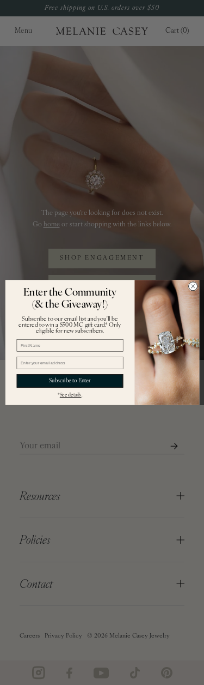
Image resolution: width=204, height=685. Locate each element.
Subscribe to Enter (70, 381)
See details (70, 395)
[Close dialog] (192, 286)
